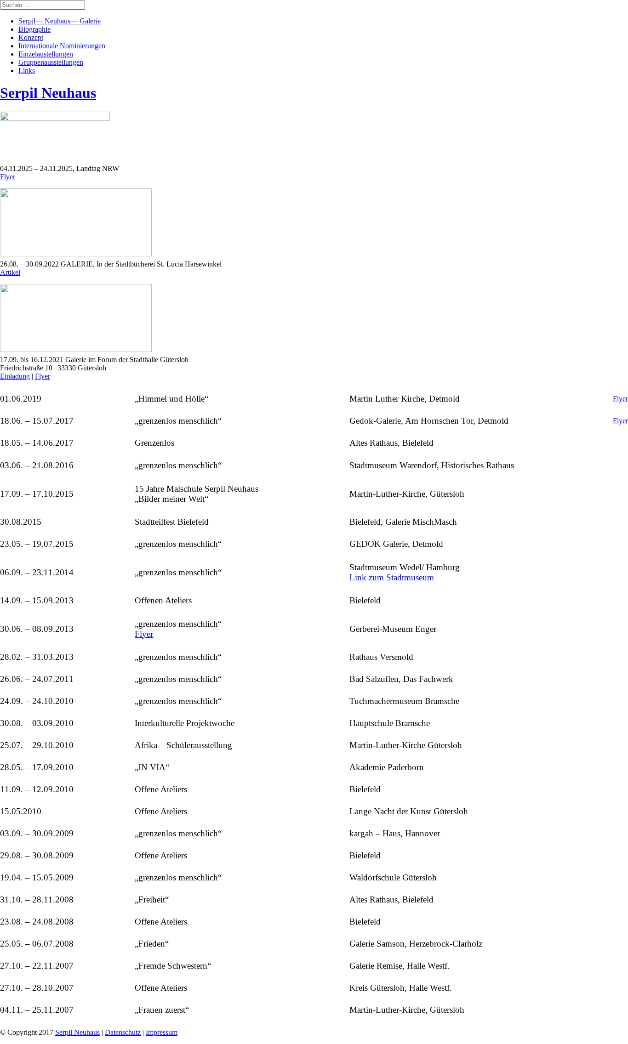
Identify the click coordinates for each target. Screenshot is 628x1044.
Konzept (30, 37)
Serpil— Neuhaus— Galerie (59, 21)
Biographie (34, 29)
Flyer (7, 177)
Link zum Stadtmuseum (391, 577)
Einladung (15, 376)
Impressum (161, 1032)
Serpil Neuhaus (77, 1032)
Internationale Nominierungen (61, 46)
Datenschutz (123, 1032)
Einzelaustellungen (45, 54)
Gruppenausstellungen (50, 62)
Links (26, 70)
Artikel (10, 272)
